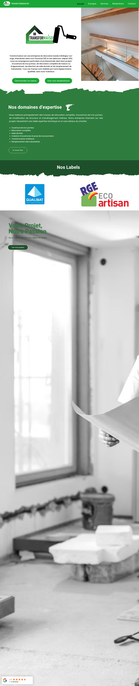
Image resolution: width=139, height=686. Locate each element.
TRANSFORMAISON (20, 3)
